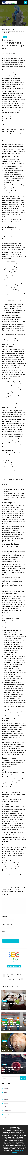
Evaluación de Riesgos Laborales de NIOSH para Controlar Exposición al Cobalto (13, 1025)
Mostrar (12, 125)
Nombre (5, 916)
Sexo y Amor (7, 1110)
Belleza (6, 1092)
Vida (5, 1118)
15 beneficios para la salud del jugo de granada (12, 1068)
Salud (13, 29)
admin (6, 53)
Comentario (6, 894)
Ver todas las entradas (14, 966)
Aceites (6, 1088)
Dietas (6, 1099)
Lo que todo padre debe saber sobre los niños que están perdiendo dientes (12, 1046)
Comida (6, 1096)
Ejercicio (6, 1103)
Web (3, 931)
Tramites (6, 1114)
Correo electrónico (7, 924)
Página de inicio (6, 29)
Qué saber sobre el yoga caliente (10, 1004)
